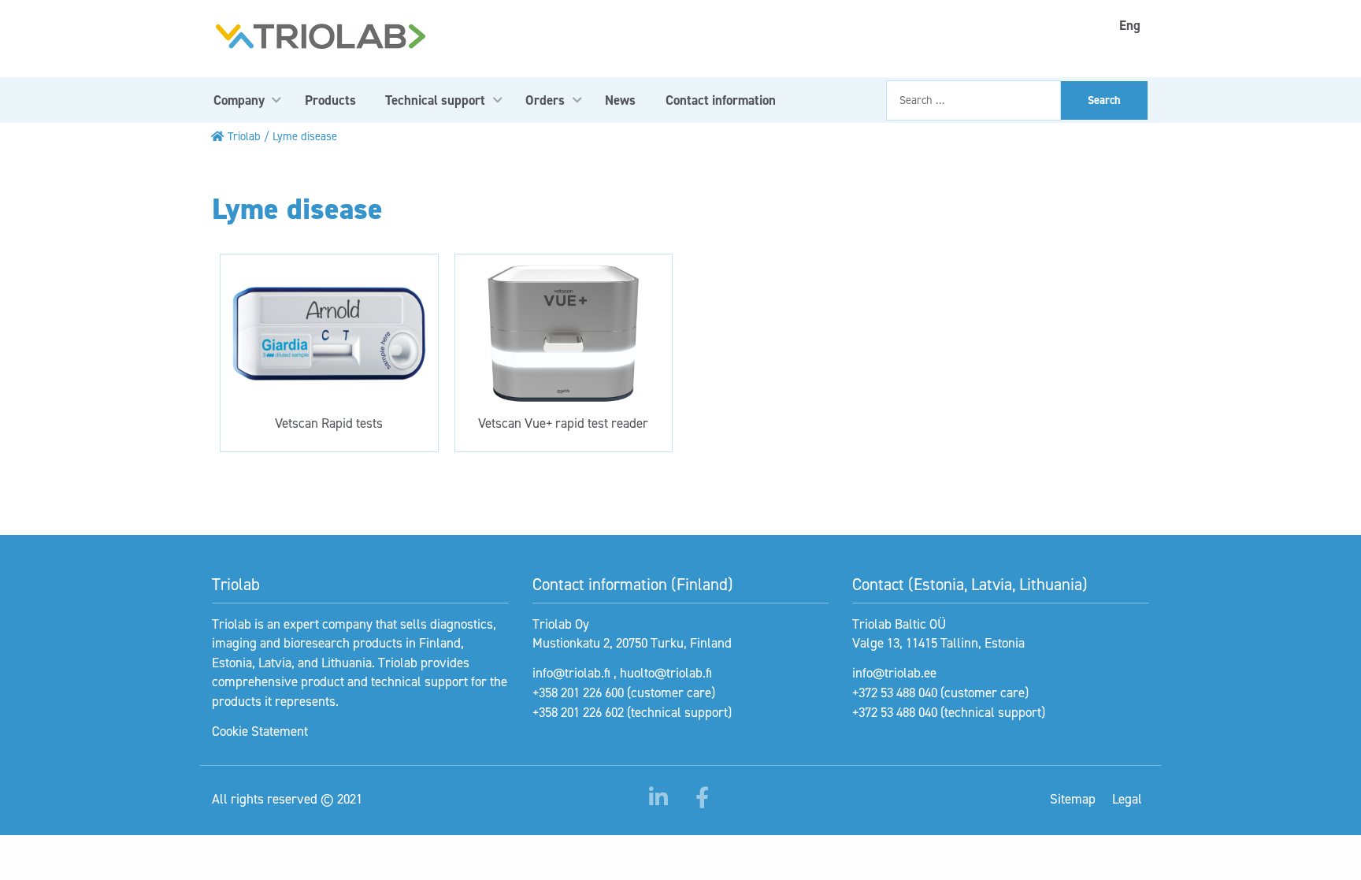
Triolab (244, 136)
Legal (1127, 799)
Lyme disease (305, 136)
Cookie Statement (260, 731)
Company (239, 100)
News (620, 100)
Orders (545, 100)
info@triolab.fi (571, 672)
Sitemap (1073, 799)
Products (330, 100)
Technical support (435, 100)
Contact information (721, 100)
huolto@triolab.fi (666, 672)
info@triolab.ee (894, 672)
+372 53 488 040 (894, 692)
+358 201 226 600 (578, 692)
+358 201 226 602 (578, 712)
